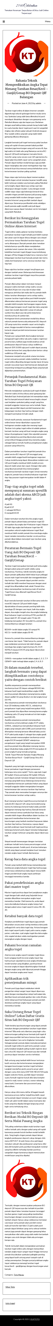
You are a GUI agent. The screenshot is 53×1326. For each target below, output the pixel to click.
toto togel (10, 1303)
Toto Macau (19, 1275)
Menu (47, 21)
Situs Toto (10, 1287)
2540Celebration (26, 5)
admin (38, 103)
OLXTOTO (35, 1319)
